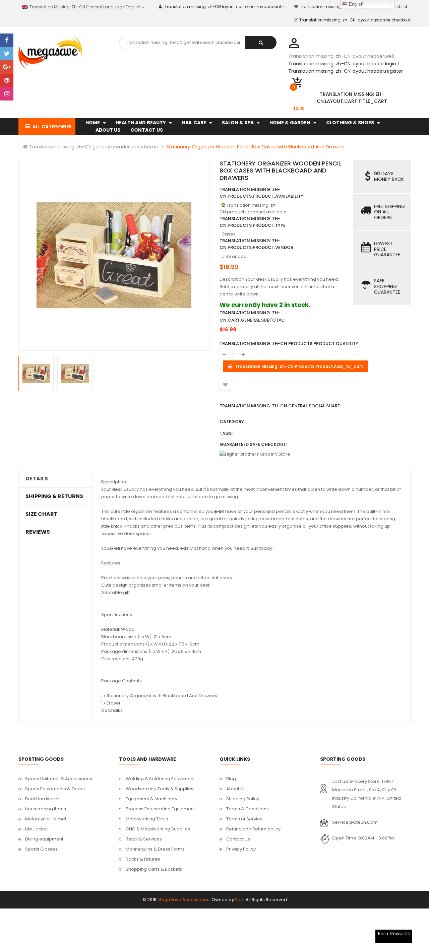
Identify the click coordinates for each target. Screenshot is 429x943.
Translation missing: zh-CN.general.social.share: (280, 406)
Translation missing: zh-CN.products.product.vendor (256, 244)
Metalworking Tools (147, 819)
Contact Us (238, 839)
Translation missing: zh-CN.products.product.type (253, 221)
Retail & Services (144, 839)
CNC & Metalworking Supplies (158, 829)
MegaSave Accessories (183, 899)
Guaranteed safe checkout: (253, 444)
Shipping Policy (242, 799)
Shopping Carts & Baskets (154, 869)
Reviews (37, 532)
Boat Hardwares (43, 799)
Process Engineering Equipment (160, 809)
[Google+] (6, 67)
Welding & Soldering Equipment (160, 779)
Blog (231, 779)
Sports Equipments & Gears (55, 789)
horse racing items (45, 809)
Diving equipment (44, 839)
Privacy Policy (241, 849)
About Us (236, 789)
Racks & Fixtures (143, 859)
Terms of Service (244, 819)
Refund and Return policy (253, 829)
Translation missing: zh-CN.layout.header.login (342, 63)
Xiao (240, 899)
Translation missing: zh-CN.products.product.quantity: (289, 343)
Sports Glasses (41, 849)
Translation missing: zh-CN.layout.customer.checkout (355, 20)
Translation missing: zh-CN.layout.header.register (345, 71)
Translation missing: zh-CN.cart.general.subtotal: (252, 316)
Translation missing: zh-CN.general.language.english (84, 7)
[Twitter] (6, 53)
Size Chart (41, 514)
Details (36, 478)
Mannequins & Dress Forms (155, 849)
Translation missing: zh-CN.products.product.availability (261, 192)
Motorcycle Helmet (45, 819)
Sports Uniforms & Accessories (58, 779)
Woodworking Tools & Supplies (159, 789)
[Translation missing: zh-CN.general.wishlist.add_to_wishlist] (225, 385)
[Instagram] (6, 93)
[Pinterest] (6, 80)
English (355, 4)
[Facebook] (6, 40)
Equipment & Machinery (151, 799)
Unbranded (234, 256)
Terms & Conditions (247, 809)
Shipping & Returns (54, 496)
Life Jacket (36, 829)
